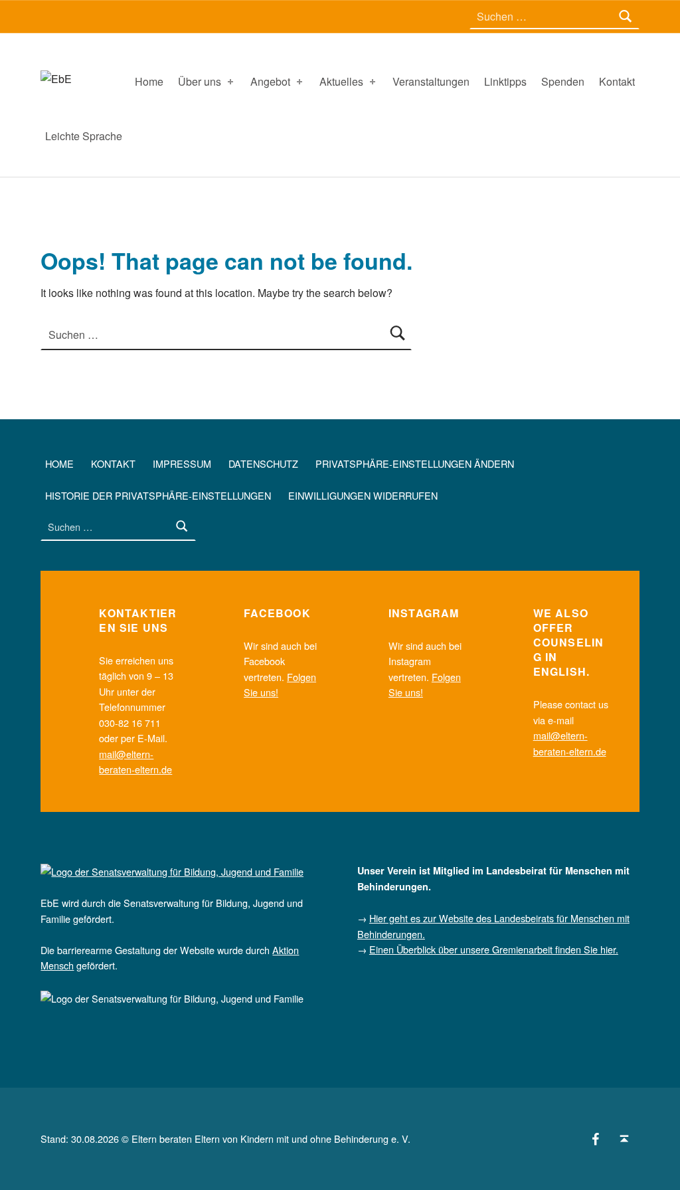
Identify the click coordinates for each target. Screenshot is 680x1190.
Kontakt (617, 81)
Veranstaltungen (430, 81)
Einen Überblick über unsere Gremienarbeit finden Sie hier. (493, 949)
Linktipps (505, 81)
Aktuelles (341, 81)
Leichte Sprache (83, 136)
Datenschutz (263, 463)
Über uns (199, 81)
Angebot (270, 81)
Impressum (182, 463)
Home (149, 81)
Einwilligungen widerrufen (363, 495)
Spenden (562, 81)
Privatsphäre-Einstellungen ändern (414, 463)
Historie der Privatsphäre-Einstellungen (158, 495)
